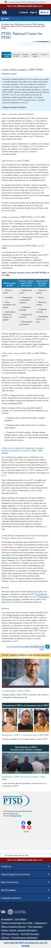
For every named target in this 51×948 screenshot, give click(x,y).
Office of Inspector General (12, 926)
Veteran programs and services (14, 874)
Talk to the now (24, 6)
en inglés (13, 74)
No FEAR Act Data (26, 934)
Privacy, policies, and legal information (18, 930)
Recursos (44, 54)
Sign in (34, 12)
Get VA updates (7, 890)
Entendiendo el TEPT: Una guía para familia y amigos (24, 776)
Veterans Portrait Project (38, 937)
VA (2, 24)
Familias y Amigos (35, 55)
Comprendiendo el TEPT (6, 55)
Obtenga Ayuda (25, 55)
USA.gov (39, 934)
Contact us (5, 866)
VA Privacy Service (9, 934)
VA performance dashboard (13, 937)
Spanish (40, 24)
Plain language (33, 926)
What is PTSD (15, 26)
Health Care (9, 24)
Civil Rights (19, 919)
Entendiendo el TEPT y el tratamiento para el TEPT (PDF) (25, 735)
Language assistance (10, 898)
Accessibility (6, 919)
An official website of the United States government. (26, 2)
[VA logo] (4, 12)
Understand (5, 26)
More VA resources (9, 882)
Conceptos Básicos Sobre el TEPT (16, 690)
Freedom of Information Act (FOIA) (16, 923)
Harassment (38, 923)
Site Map (26, 831)
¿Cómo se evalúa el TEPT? (12, 403)
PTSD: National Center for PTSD (25, 24)
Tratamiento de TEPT (16, 55)
